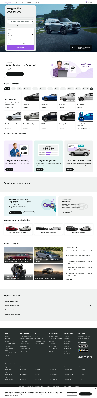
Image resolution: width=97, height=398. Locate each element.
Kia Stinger (81, 374)
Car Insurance (52, 346)
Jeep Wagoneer (53, 374)
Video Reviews (23, 351)
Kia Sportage (82, 369)
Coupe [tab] (63, 88)
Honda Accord (23, 374)
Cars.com (55, 392)
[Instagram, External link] (88, 357)
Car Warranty (52, 343)
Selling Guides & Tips (39, 343)
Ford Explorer (38, 379)
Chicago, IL (66, 336)
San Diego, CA (67, 353)
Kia (79, 367)
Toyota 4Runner (9, 379)
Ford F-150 (37, 374)
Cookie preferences (72, 394)
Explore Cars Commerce (84, 336)
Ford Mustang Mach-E (40, 377)
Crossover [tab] (42, 88)
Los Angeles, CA (67, 341)
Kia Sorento (81, 372)
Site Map (51, 351)
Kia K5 (80, 377)
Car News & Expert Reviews (26, 338)
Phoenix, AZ (66, 343)
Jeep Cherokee (53, 379)
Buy (17, 2)
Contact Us (30, 386)
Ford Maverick (38, 369)
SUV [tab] (13, 88)
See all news (69, 279)
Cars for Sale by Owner (10, 343)
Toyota (6, 367)
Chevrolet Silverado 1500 (70, 372)
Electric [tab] (7, 88)
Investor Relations (39, 386)
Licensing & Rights (57, 386)
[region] (48, 392)
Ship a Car (51, 341)
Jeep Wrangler (52, 369)
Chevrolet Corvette (68, 369)
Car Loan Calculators (54, 336)
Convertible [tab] (86, 88)
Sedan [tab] (19, 88)
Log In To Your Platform (83, 338)
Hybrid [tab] (50, 88)
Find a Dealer (8, 346)
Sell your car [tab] (26, 16)
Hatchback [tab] (70, 88)
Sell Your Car (37, 336)
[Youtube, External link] (85, 357)
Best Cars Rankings (24, 343)
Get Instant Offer (38, 338)
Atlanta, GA (66, 346)
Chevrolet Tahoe (68, 377)
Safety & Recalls (23, 346)
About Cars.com (21, 386)
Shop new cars (9, 107)
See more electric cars (10, 133)
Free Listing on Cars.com (40, 341)
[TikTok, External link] (79, 357)
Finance (37, 2)
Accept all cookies (85, 394)
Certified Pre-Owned (10, 341)
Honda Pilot (22, 377)
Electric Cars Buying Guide (11, 352)
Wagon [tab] (78, 88)
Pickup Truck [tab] (27, 88)
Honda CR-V (23, 369)
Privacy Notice (17, 392)
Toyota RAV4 (8, 369)
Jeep (50, 367)
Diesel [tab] (56, 88)
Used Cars (7, 336)
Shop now (25, 107)
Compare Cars (23, 341)
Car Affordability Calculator (55, 338)
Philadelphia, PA (67, 348)
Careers (48, 386)
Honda (21, 367)
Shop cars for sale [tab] (13, 16)
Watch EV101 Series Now (83, 128)
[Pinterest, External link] (91, 357)
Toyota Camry (8, 377)
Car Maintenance (53, 348)
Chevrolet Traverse (68, 374)
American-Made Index (25, 348)
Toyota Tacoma (8, 374)
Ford (36, 367)
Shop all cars (22, 133)
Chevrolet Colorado (68, 379)
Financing (7, 355)
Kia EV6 (80, 379)
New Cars (7, 338)
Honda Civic (22, 372)
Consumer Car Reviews (25, 336)
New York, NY (67, 351)
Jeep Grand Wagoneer (54, 377)
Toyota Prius (8, 372)
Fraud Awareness (68, 386)
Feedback (77, 386)
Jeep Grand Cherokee (54, 372)
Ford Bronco (38, 372)
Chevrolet (66, 367)
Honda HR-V (23, 379)
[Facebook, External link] (82, 357)
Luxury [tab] (35, 88)
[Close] (95, 388)
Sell (22, 2)
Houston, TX (66, 338)
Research (29, 2)
